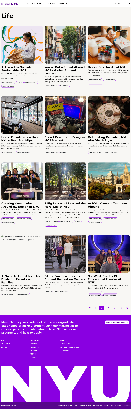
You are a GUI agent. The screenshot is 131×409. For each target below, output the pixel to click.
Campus (62, 4)
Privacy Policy (65, 344)
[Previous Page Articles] (90, 307)
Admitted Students (52, 221)
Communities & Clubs (95, 83)
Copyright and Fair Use (69, 347)
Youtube (33, 350)
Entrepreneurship (23, 152)
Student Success (122, 405)
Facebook (34, 347)
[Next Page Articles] (128, 307)
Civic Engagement (31, 82)
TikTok (32, 354)
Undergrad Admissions (67, 405)
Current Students (8, 86)
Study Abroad (64, 85)
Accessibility (65, 350)
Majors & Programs (109, 296)
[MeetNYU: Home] (9, 3)
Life (26, 4)
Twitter (33, 344)
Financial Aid (85, 405)
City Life (20, 82)
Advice (51, 4)
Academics (37, 4)
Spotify (33, 357)
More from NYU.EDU (9, 406)
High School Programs (103, 405)
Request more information (115, 322)
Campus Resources (8, 82)
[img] (22, 45)
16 (121, 307)
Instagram (34, 340)
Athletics (49, 291)
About (62, 340)
